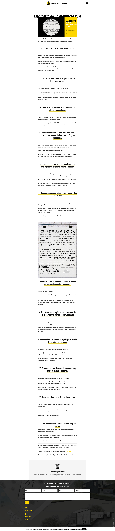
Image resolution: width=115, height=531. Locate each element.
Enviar (26, 503)
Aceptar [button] (84, 529)
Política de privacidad (28, 514)
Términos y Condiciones (29, 517)
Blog (25, 513)
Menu (90, 3)
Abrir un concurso (28, 508)
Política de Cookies (28, 516)
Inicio (26, 507)
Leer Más (87, 529)
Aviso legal (26, 519)
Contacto (26, 520)
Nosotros (26, 511)
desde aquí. (68, 451)
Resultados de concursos (29, 510)
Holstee (44, 455)
